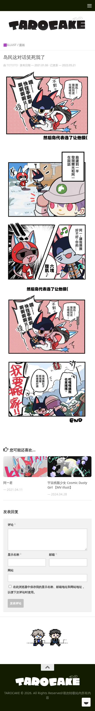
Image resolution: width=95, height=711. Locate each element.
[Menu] (89, 5)
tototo (12, 65)
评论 (12, 525)
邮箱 (53, 554)
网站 (10, 570)
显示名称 (14, 554)
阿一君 (8, 483)
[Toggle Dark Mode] (86, 702)
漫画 (22, 45)
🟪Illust (10, 45)
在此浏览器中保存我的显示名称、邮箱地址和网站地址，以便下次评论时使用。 (46, 589)
